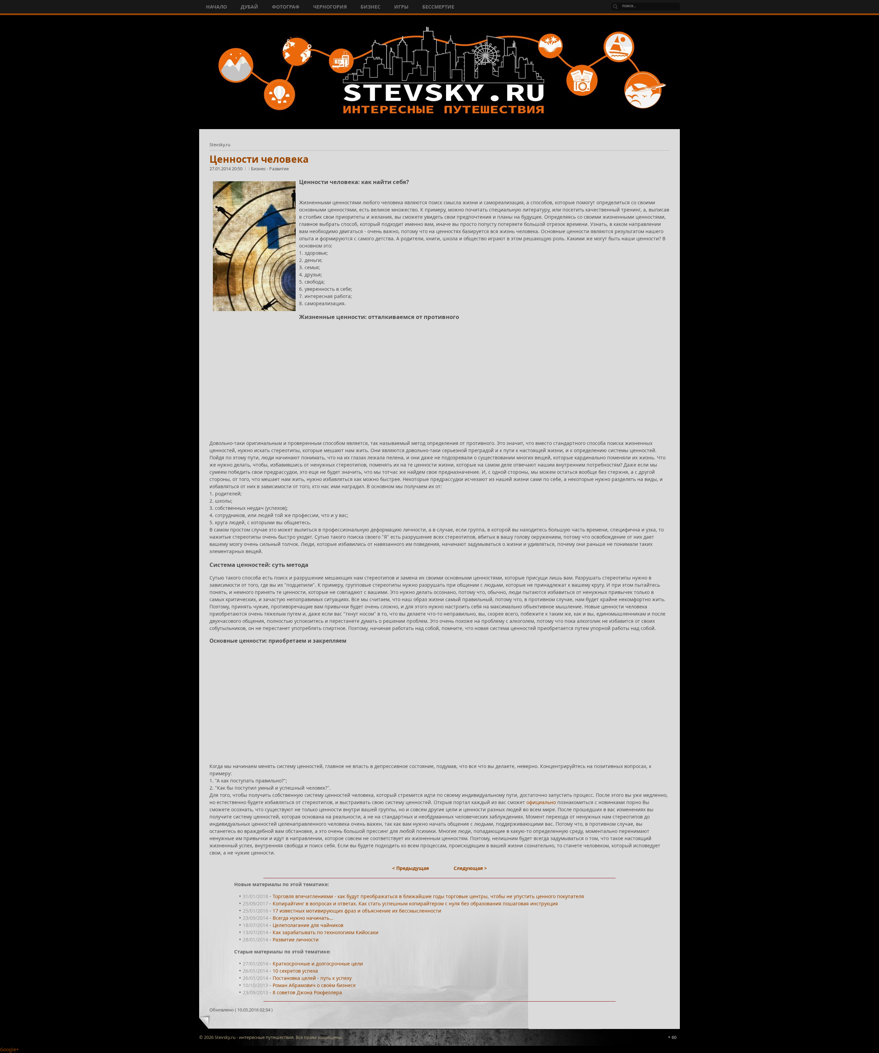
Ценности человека (259, 158)
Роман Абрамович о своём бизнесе (314, 985)
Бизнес (259, 168)
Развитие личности (296, 939)
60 (674, 1037)
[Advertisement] (415, 375)
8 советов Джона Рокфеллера (307, 992)
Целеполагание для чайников (308, 925)
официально (541, 802)
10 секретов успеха (295, 971)
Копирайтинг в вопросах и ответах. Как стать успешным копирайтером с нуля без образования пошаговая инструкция (415, 903)
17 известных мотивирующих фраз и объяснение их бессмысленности (357, 910)
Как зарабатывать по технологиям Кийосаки (325, 932)
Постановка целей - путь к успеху (312, 978)
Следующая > (470, 868)
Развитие (279, 168)
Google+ (9, 1049)
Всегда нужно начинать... (303, 918)
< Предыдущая (410, 868)
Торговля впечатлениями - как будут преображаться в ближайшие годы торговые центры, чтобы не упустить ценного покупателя (428, 896)
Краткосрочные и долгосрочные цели (318, 963)
